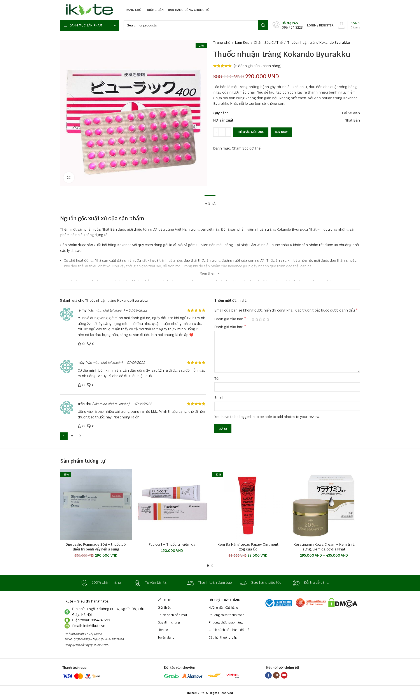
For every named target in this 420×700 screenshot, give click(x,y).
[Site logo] (88, 9)
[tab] (210, 201)
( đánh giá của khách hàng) (258, 66)
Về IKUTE (164, 600)
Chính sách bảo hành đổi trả (229, 630)
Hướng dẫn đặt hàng (223, 607)
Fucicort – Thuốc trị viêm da (172, 544)
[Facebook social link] (268, 675)
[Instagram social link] (276, 675)
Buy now (281, 132)
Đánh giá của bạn (230, 319)
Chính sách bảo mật (172, 615)
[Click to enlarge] (68, 177)
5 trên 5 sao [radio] (268, 319)
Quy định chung (169, 622)
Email (218, 397)
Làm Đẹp (242, 42)
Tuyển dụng (166, 637)
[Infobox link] (288, 25)
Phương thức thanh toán (226, 615)
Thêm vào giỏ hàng (250, 132)
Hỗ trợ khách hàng (224, 600)
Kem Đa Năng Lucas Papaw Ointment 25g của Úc (247, 547)
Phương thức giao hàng (226, 622)
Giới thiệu (164, 607)
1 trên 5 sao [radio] (253, 319)
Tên (217, 378)
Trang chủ (221, 42)
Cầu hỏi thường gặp (223, 637)
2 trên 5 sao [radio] (257, 319)
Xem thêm (208, 273)
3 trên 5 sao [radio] (260, 319)
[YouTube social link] (284, 675)
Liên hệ (163, 630)
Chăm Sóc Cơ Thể (268, 42)
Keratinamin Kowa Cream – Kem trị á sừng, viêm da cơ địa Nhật (324, 547)
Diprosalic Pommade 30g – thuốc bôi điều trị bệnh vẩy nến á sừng (96, 547)
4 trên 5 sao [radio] (264, 319)
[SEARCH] (263, 25)
